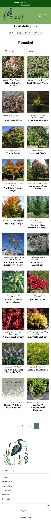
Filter (11, 51)
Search (4, 477)
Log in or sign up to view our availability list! (25, 33)
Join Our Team (7, 486)
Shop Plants (6, 490)
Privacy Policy (7, 482)
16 (30, 426)
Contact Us (8, 470)
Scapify (29, 518)
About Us (5, 495)
